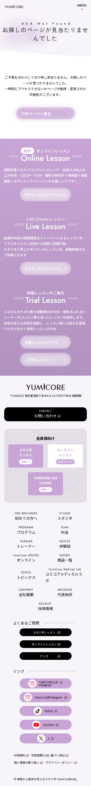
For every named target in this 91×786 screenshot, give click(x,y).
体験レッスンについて (41, 342)
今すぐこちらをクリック (43, 194)
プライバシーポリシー (59, 762)
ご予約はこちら (36, 359)
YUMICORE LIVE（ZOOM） (45, 484)
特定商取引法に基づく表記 (48, 755)
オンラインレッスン (65, 456)
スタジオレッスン (25, 456)
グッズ (44, 656)
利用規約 (19, 755)
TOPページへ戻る (36, 113)
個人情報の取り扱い (26, 762)
